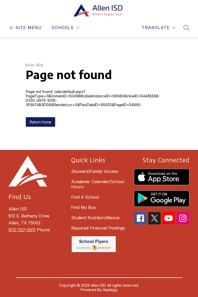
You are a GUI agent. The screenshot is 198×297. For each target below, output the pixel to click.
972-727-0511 (22, 229)
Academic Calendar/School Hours (97, 184)
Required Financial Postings (98, 228)
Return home (40, 122)
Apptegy (110, 289)
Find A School (85, 197)
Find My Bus (83, 207)
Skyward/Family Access (94, 171)
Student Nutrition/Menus (95, 217)
